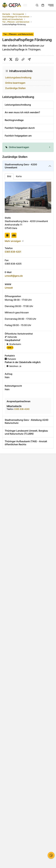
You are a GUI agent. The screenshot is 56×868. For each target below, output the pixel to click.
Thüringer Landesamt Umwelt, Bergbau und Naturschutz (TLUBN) (26, 432)
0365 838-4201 (13, 251)
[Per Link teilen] (23, 59)
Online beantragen (15, 82)
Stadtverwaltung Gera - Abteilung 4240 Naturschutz (26, 421)
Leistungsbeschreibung (18, 77)
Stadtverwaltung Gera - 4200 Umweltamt (21, 166)
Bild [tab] (9, 176)
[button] (28, 147)
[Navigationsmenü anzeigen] (51, 5)
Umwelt (9, 287)
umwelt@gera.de (14, 275)
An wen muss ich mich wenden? (22, 112)
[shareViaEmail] (29, 59)
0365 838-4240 (21, 409)
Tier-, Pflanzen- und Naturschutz (15, 22)
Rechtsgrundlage (14, 120)
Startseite (6, 14)
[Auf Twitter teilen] (10, 59)
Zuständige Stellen (15, 88)
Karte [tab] (19, 176)
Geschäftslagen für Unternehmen (15, 17)
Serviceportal (18, 14)
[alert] (28, 147)
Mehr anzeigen (13, 241)
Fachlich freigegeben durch (20, 127)
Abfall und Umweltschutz (12, 19)
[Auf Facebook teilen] (4, 59)
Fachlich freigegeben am (18, 135)
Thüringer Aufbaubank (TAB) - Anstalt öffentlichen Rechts (26, 443)
